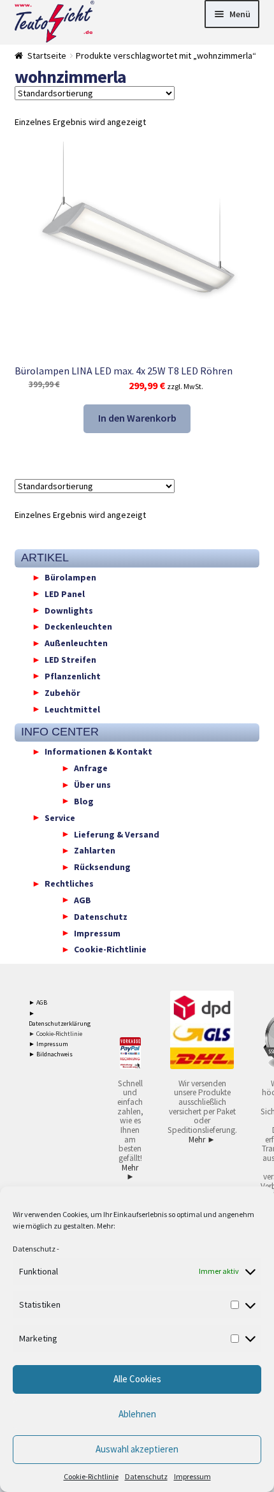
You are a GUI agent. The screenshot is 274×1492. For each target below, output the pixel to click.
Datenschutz (34, 1248)
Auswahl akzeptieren (137, 1449)
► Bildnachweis (51, 1054)
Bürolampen (70, 577)
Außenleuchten (76, 643)
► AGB (38, 1002)
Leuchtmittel (72, 708)
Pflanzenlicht (73, 675)
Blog (84, 800)
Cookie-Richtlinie (91, 1476)
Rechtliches (69, 883)
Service (60, 817)
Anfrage (91, 768)
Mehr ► (130, 1172)
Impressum (192, 1476)
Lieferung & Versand (116, 833)
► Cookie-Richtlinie (55, 1034)
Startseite (46, 55)
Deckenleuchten (78, 626)
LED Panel (65, 593)
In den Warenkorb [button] (137, 417)
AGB (82, 899)
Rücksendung (102, 867)
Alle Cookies (137, 1379)
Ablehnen (137, 1414)
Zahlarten (94, 850)
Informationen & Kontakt (98, 751)
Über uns (92, 784)
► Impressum (48, 1044)
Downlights (69, 610)
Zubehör (62, 692)
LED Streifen (70, 659)
